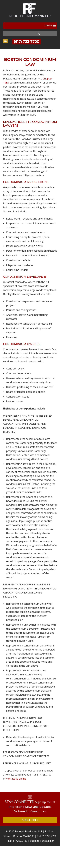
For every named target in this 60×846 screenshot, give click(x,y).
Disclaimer (48, 840)
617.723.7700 (49, 836)
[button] (48, 25)
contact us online (16, 778)
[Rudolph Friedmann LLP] (30, 19)
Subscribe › (30, 820)
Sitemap (34, 840)
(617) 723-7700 (26, 41)
